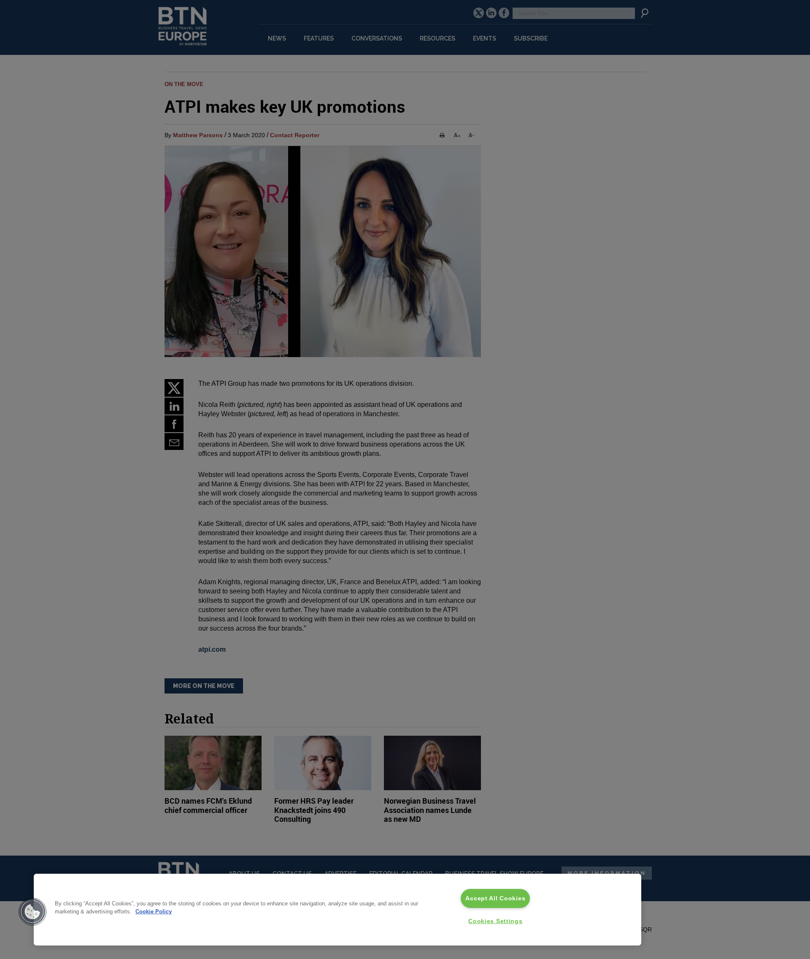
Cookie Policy (153, 911)
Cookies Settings (495, 921)
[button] (32, 911)
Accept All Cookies (495, 898)
